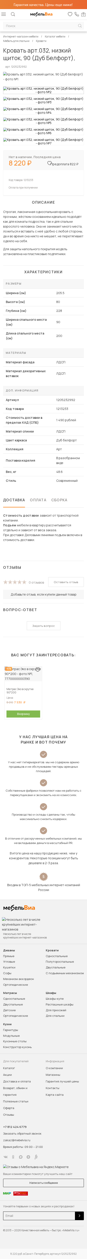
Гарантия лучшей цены (62, 1081)
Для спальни (55, 1016)
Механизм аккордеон (18, 979)
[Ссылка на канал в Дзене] (28, 1157)
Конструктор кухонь (17, 1047)
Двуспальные (55, 967)
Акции (7, 1075)
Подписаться (79, 1216)
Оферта (8, 1108)
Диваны (9, 950)
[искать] (80, 26)
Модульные (11, 1036)
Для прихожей (56, 1010)
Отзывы (8, 1115)
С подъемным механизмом (65, 973)
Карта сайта (55, 1095)
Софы (7, 973)
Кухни (7, 1024)
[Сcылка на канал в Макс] (20, 1157)
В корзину (23, 714)
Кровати (52, 950)
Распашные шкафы (59, 1004)
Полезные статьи (15, 1101)
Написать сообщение (43, 1183)
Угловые (9, 962)
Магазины (53, 1075)
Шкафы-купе (55, 999)
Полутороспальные (60, 962)
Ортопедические (15, 985)
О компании (54, 1068)
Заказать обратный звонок (22, 1133)
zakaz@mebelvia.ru (16, 1140)
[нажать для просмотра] (43, 90)
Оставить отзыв (66, 582)
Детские (9, 1010)
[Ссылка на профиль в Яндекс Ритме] (35, 1157)
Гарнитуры (10, 1030)
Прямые (8, 956)
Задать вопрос (43, 626)
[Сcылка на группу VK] (5, 1157)
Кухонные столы (15, 1041)
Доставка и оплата (17, 1081)
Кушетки (9, 967)
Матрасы (10, 993)
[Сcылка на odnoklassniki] (13, 1157)
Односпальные (57, 956)
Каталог (9, 1068)
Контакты (52, 1088)
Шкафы (51, 993)
